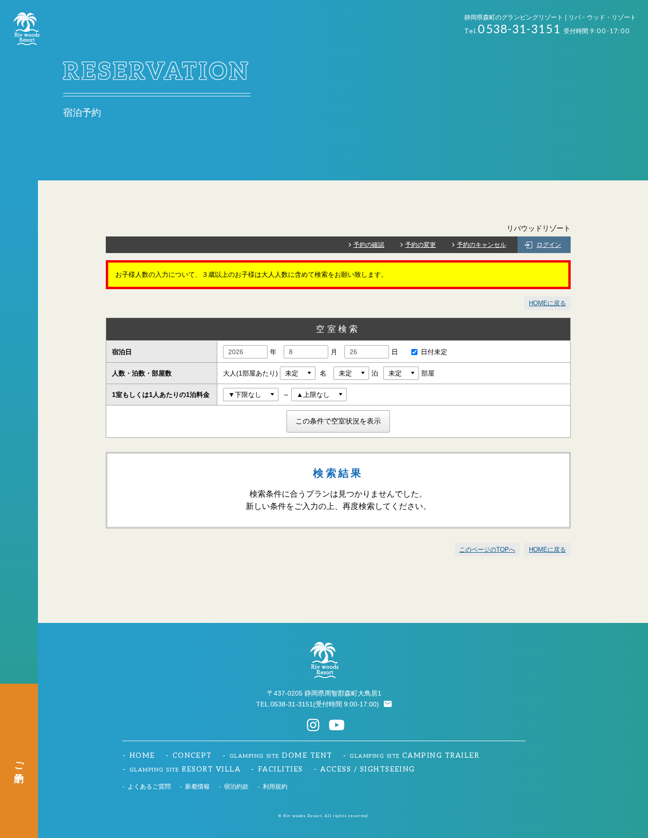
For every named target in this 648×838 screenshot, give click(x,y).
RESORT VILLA (185, 769)
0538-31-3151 (291, 704)
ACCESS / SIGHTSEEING (367, 769)
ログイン (549, 244)
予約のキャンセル (481, 244)
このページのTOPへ (487, 549)
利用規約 (275, 786)
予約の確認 (368, 244)
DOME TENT (281, 756)
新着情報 (197, 786)
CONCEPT (192, 756)
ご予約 (19, 760)
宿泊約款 (236, 786)
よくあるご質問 (149, 786)
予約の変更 (420, 244)
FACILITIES (280, 769)
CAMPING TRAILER (414, 756)
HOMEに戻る (547, 303)
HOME (142, 756)
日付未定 (434, 352)
